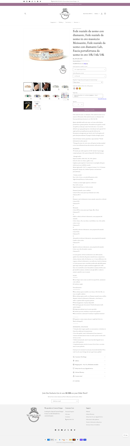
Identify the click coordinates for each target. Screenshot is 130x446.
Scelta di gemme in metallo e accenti (80, 66)
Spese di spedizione (76, 60)
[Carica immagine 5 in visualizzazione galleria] (65, 86)
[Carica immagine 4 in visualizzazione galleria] (55, 86)
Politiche (88, 411)
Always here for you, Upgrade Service (94, 416)
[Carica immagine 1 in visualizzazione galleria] (28, 86)
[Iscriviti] (76, 401)
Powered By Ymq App (102, 98)
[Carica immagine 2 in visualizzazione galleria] (37, 86)
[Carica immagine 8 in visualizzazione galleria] (46, 96)
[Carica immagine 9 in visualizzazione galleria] (55, 96)
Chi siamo (67, 414)
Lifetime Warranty (90, 414)
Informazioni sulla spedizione (92, 419)
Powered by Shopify (70, 442)
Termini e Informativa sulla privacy (94, 422)
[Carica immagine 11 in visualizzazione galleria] (28, 105)
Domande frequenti (69, 411)
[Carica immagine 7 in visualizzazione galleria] (37, 96)
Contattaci (67, 416)
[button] (25, 13)
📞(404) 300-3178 (69, 419)
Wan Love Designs (62, 442)
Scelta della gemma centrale (78, 73)
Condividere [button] (77, 381)
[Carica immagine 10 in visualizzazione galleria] (65, 96)
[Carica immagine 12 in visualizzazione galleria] (37, 105)
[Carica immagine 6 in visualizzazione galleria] (28, 96)
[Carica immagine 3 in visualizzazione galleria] (46, 86)
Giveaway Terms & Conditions (93, 424)
